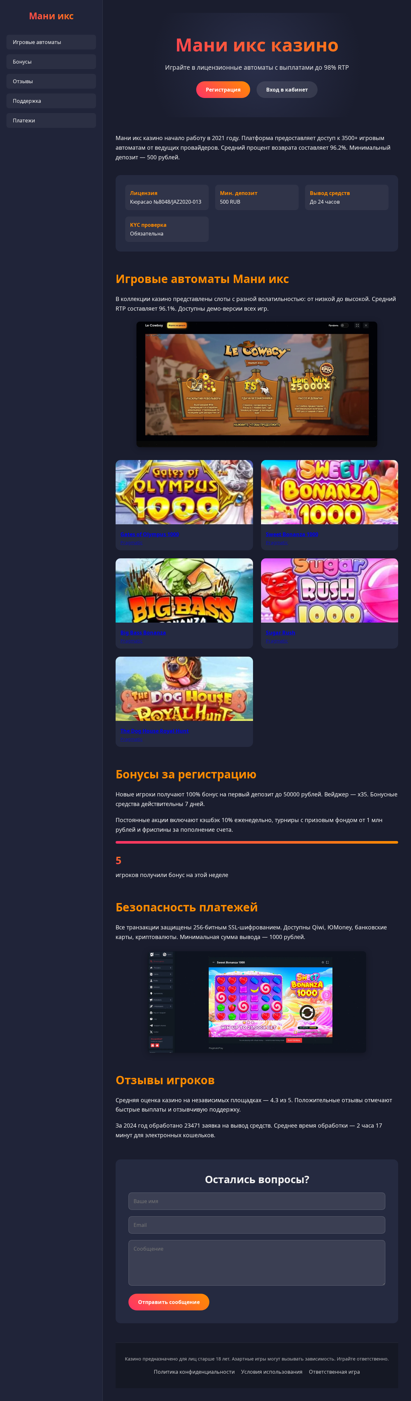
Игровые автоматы (37, 42)
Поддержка (27, 100)
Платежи (24, 120)
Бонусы (22, 61)
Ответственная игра (334, 1371)
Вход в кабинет (287, 89)
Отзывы (23, 81)
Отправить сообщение (169, 1302)
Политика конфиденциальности (194, 1371)
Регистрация (223, 89)
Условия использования (271, 1371)
